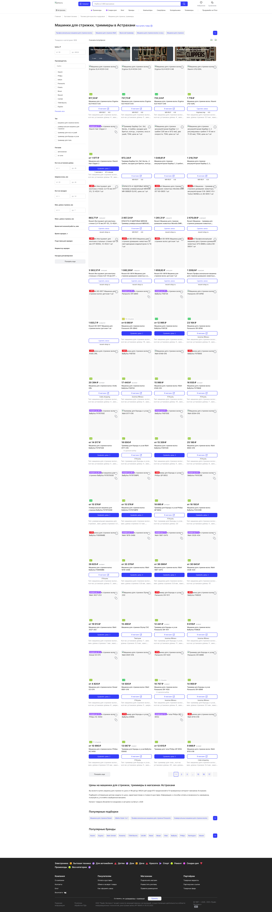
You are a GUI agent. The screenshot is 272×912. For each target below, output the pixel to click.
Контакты (58, 884)
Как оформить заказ (105, 888)
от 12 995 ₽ (160, 322)
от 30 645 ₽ (193, 564)
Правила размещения (149, 888)
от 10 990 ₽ (95, 746)
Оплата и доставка (105, 880)
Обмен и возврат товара (107, 884)
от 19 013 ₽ (95, 624)
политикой (140, 898)
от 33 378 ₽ (128, 564)
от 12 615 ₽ (160, 746)
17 (209, 774)
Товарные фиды (190, 888)
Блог (57, 888)
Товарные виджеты (191, 880)
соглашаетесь (130, 898)
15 (198, 774)
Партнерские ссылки (192, 884)
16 (204, 774)
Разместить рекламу (149, 884)
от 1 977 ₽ (94, 158)
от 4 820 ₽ (94, 684)
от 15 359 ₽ (160, 442)
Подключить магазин (149, 880)
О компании (59, 880)
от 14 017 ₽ (95, 442)
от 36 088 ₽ (160, 564)
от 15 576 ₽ (95, 504)
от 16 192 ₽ (193, 504)
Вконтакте (59, 892)
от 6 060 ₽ (127, 322)
